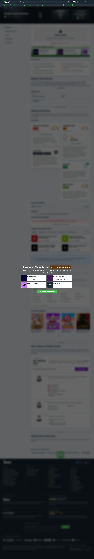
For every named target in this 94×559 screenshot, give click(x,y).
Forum (53, 5)
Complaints (46, 5)
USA (12, 5)
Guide (39, 5)
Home (7, 5)
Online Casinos (19, 5)
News (75, 5)
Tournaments (67, 5)
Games (27, 5)
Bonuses (33, 5)
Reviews (60, 5)
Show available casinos (48, 291)
